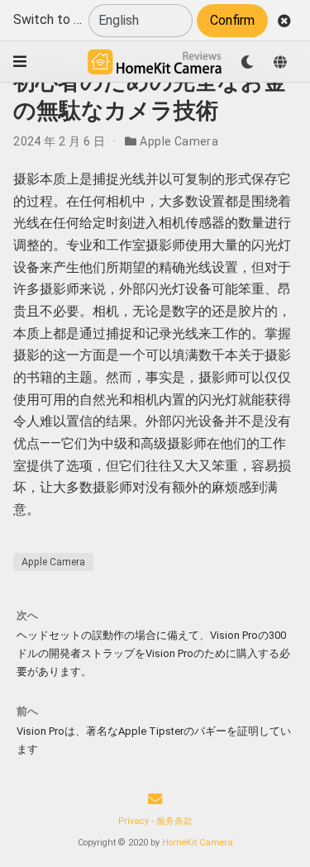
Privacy (133, 821)
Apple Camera (179, 141)
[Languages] (280, 62)
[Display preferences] (247, 62)
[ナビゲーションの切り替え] (19, 61)
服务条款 (174, 821)
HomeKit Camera (197, 842)
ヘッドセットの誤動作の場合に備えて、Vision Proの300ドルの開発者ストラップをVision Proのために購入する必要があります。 (153, 653)
